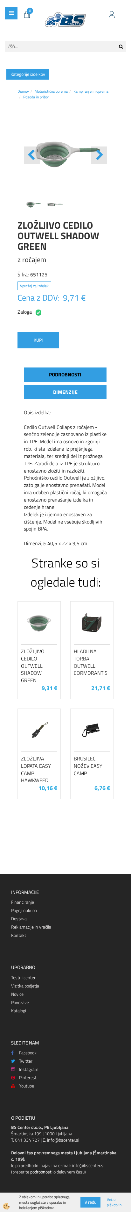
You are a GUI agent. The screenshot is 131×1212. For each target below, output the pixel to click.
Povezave (20, 1002)
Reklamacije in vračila (31, 926)
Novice (17, 994)
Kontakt (18, 935)
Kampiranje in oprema (90, 91)
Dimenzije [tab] (65, 392)
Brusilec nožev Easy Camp (88, 766)
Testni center (23, 977)
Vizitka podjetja (25, 985)
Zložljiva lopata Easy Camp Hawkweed (36, 769)
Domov (23, 91)
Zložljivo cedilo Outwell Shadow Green (33, 665)
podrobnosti (41, 1171)
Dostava (19, 918)
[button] (99, 155)
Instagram (28, 1069)
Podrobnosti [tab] (65, 374)
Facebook (28, 1052)
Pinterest (28, 1077)
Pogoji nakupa (24, 910)
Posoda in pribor (36, 97)
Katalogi (18, 1010)
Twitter (25, 1061)
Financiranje (22, 902)
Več (39, 636)
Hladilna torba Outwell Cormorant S (90, 662)
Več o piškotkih (114, 1202)
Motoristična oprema (51, 91)
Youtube (26, 1085)
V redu (90, 1202)
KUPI (38, 340)
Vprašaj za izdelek (34, 286)
